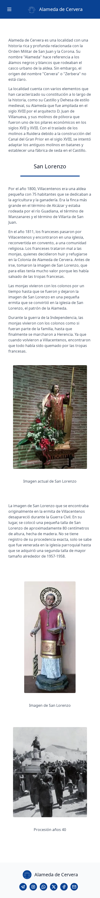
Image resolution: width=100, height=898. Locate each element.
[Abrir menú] (9, 9)
